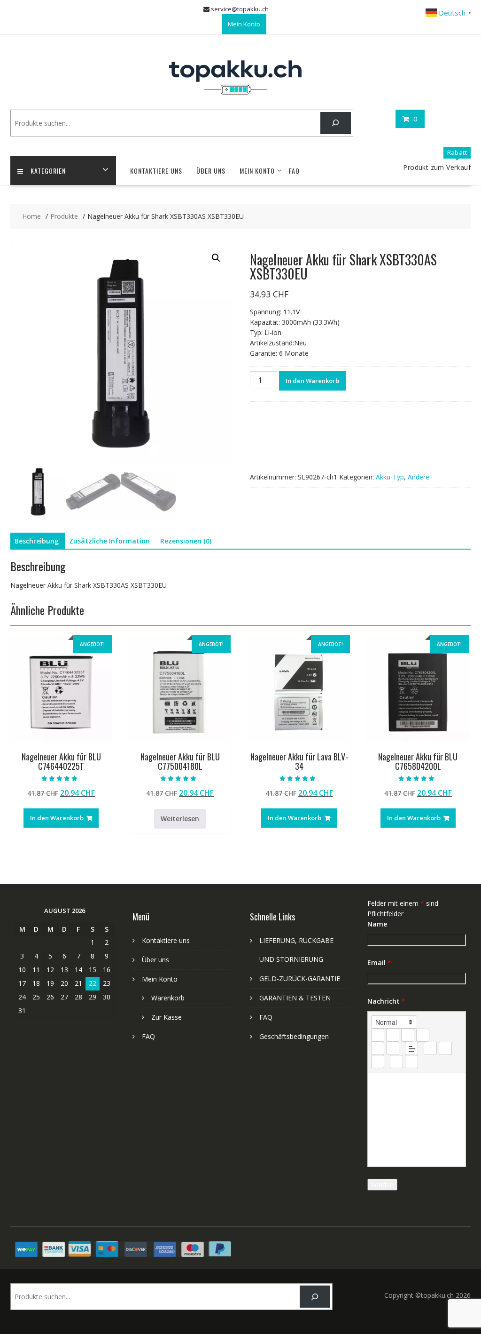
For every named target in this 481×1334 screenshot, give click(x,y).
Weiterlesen (180, 818)
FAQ (294, 171)
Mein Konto (244, 24)
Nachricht (386, 1001)
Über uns (210, 171)
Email (379, 962)
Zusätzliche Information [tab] (109, 540)
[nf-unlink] (445, 1048)
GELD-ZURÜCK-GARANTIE (299, 978)
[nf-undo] (396, 1061)
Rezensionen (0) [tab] (185, 540)
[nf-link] (430, 1048)
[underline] (407, 1035)
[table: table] (377, 1061)
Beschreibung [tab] (37, 540)
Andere (418, 476)
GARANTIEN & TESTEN (295, 997)
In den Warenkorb (312, 380)
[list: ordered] (377, 1048)
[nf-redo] (411, 1061)
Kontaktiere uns (156, 171)
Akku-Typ (390, 476)
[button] (216, 257)
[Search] (335, 123)
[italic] (392, 1035)
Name (377, 923)
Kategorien (48, 171)
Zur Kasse (166, 1017)
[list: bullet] (392, 1048)
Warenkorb (168, 997)
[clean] (422, 1035)
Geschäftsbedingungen (294, 1036)
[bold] (377, 1035)
